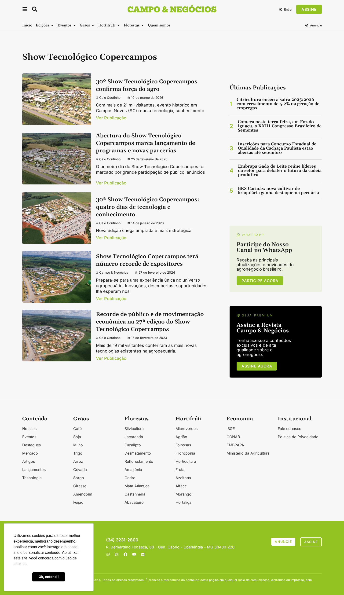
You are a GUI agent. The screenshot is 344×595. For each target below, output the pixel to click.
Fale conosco (289, 428)
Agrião (181, 436)
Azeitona (183, 477)
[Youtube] (134, 554)
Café (77, 428)
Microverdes (187, 428)
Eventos (29, 436)
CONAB (233, 436)
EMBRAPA (235, 445)
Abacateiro (134, 502)
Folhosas (183, 445)
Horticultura (186, 461)
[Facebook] (125, 554)
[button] (24, 10)
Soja (77, 436)
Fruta (180, 469)
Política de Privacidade (298, 436)
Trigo (77, 453)
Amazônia (133, 469)
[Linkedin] (142, 554)
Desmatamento (137, 453)
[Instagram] (117, 554)
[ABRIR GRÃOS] (93, 25)
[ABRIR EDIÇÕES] (52, 25)
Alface (181, 486)
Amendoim (82, 494)
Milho (78, 445)
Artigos (28, 461)
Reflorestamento (138, 461)
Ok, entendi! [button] (49, 577)
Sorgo (78, 477)
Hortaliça (183, 502)
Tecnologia (32, 477)
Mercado (30, 453)
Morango (183, 494)
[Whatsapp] (108, 554)
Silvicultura (134, 428)
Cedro (129, 477)
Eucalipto (132, 445)
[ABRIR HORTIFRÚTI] (118, 25)
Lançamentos (34, 469)
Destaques (31, 445)
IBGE (231, 428)
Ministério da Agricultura (248, 453)
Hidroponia (185, 453)
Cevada (80, 469)
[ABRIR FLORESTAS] (142, 25)
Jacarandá (133, 436)
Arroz (78, 461)
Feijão (78, 502)
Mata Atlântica (137, 486)
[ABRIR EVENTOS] (74, 25)
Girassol (80, 486)
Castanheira (134, 494)
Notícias (29, 428)
